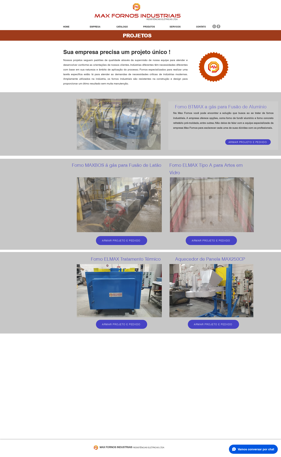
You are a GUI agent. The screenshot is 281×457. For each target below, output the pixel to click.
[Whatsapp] (214, 26)
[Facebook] (218, 26)
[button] (154, 26)
